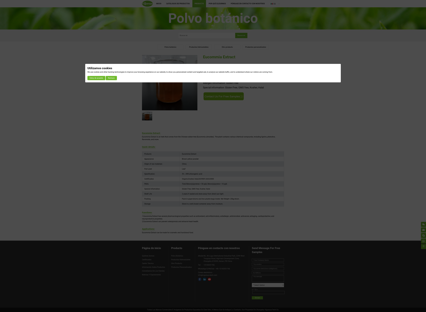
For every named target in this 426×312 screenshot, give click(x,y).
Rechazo (111, 78)
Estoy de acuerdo (96, 78)
